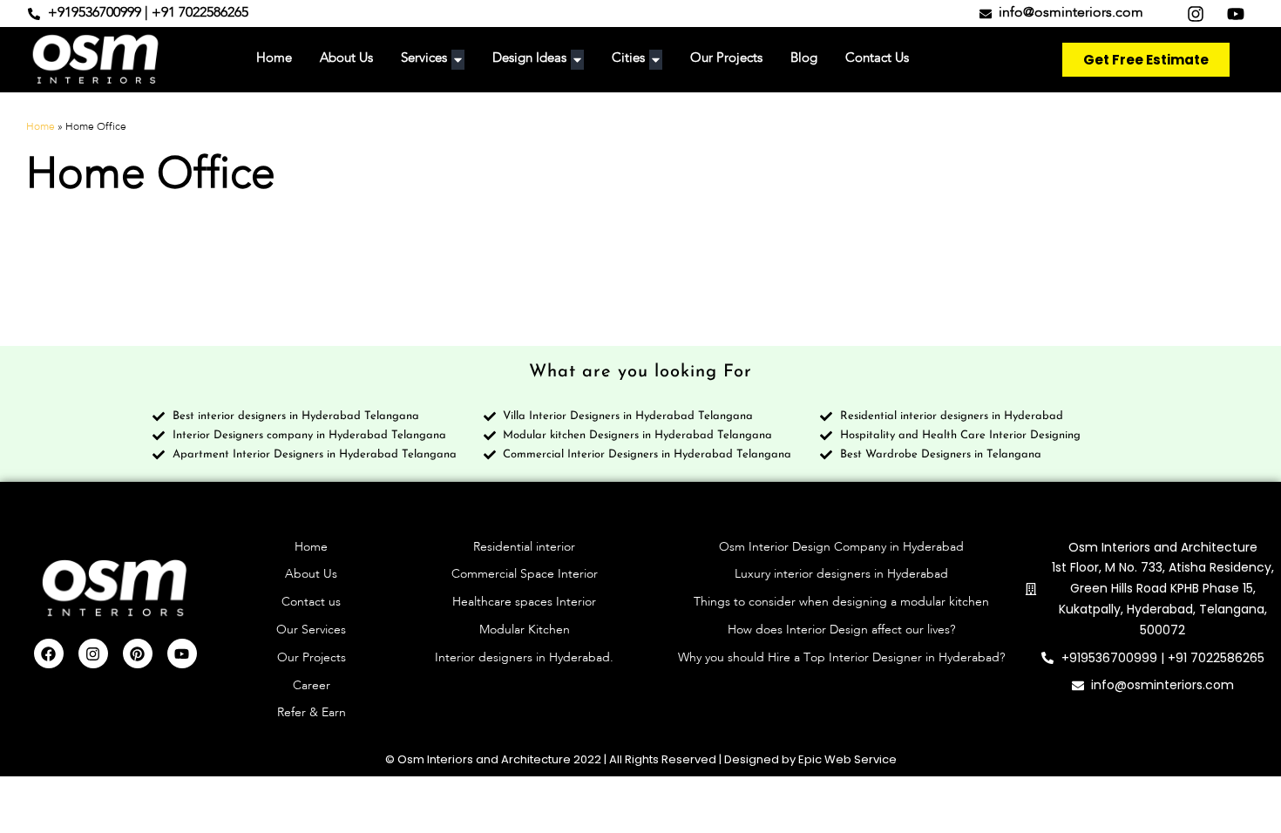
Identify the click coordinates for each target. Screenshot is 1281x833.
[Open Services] (457, 60)
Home (40, 127)
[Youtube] (182, 653)
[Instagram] (93, 653)
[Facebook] (49, 653)
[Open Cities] (655, 60)
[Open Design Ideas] (577, 60)
